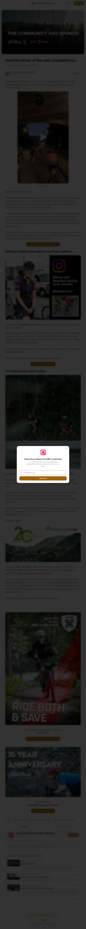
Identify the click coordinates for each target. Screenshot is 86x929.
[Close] (67, 448)
